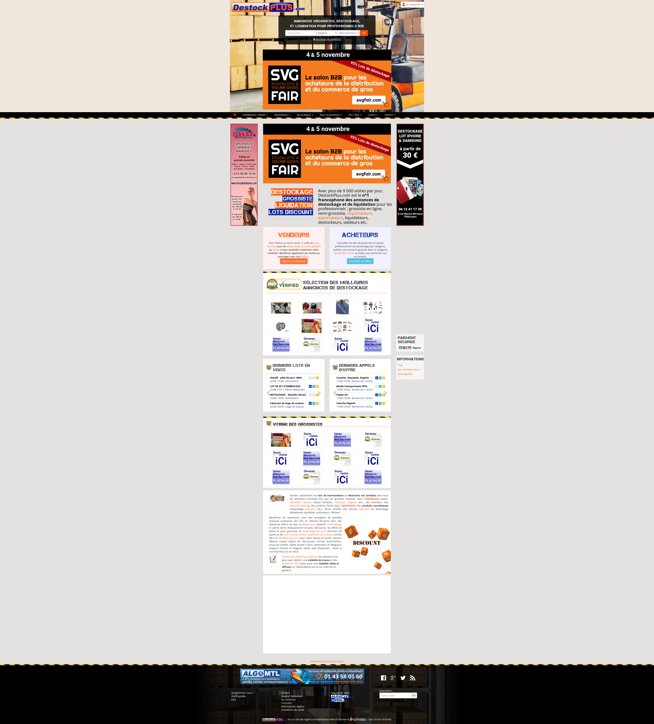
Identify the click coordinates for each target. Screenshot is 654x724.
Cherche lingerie (345, 403)
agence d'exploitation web (320, 719)
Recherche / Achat (362, 381)
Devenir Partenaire (292, 696)
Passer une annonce (293, 261)
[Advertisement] (327, 614)
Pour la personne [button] (330, 114)
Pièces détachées (295, 389)
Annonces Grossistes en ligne (327, 661)
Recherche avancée (328, 39)
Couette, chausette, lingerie (352, 377)
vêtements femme (301, 502)
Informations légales (293, 706)
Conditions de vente (292, 709)
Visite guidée (405, 374)
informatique (334, 524)
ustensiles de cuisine (320, 534)
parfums (310, 509)
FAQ (400, 365)
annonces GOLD (291, 563)
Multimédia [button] (281, 114)
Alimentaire (292, 381)
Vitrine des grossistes (298, 424)
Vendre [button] (389, 114)
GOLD (276, 249)
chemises (339, 502)
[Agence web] (358, 719)
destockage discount (314, 531)
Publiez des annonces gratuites (300, 556)
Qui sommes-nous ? (409, 369)
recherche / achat (344, 253)
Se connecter (288, 699)
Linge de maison (294, 406)
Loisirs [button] (372, 114)
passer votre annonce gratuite (303, 246)
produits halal (298, 505)
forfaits (305, 256)
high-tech (364, 509)
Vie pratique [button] (304, 114)
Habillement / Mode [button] (254, 114)
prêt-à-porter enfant (295, 534)
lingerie (352, 502)
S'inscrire (286, 703)
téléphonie (308, 524)
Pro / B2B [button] (354, 114)
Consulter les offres (360, 261)
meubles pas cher (288, 538)
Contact (285, 692)
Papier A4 (342, 394)
